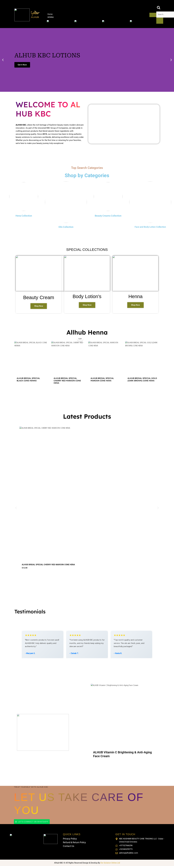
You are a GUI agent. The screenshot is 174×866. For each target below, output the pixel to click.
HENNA (51, 17)
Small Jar (108, 371)
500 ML (61, 553)
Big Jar (118, 371)
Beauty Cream (38, 297)
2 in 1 (51, 371)
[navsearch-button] (158, 8)
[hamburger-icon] (152, 15)
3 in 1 (59, 371)
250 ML (52, 553)
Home (50, 14)
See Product (59, 62)
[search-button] (159, 21)
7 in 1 (67, 371)
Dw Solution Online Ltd (110, 863)
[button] (2, 59)
